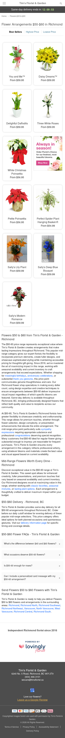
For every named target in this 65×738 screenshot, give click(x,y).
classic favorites (39, 485)
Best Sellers (15, 31)
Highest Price (32, 31)
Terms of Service (12, 727)
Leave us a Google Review (32, 700)
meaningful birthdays (15, 375)
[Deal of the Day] (47, 155)
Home (4, 16)
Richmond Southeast (49, 605)
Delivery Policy (32, 731)
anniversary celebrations (40, 375)
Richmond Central (23, 611)
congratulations (22, 435)
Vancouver (29, 608)
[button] (58, 731)
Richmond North (29, 605)
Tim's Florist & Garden (32, 3)
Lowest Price (49, 31)
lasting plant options (25, 488)
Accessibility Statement (48, 727)
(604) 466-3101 (32, 676)
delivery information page (34, 522)
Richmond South (42, 611)
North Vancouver (44, 608)
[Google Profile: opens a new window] (32, 690)
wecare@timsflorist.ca (33, 679)
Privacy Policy (29, 727)
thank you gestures (23, 378)
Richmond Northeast (12, 608)
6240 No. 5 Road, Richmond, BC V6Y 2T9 (32, 673)
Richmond (14, 605)
